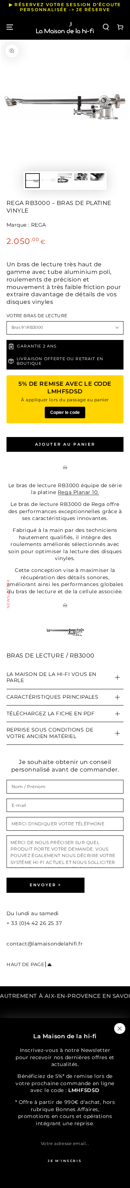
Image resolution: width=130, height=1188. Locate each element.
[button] (106, 27)
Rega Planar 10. (78, 492)
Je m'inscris (65, 1161)
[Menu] (10, 27)
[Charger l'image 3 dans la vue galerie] (65, 180)
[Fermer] (119, 1028)
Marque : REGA (26, 225)
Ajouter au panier (65, 444)
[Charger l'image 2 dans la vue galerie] (49, 180)
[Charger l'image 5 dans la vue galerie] (97, 180)
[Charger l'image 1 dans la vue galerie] (32, 180)
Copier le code (65, 412)
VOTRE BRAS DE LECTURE (37, 315)
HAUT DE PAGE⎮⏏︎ (29, 964)
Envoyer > (45, 884)
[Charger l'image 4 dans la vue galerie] (81, 180)
